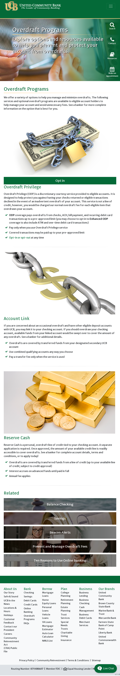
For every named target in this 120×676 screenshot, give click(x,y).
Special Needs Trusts (64, 625)
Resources (112, 58)
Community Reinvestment (51, 660)
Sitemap (96, 660)
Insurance (66, 640)
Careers (8, 634)
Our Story (9, 592)
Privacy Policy (26, 660)
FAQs (26, 623)
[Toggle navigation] (110, 6)
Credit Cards (30, 604)
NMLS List (47, 640)
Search (112, 28)
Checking (29, 592)
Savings (28, 596)
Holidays (8, 615)
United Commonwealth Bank (107, 640)
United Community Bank (105, 596)
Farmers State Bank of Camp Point (106, 625)
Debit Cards (30, 600)
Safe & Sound (11, 596)
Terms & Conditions (78, 660)
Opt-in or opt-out (19, 237)
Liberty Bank (105, 632)
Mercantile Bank (107, 618)
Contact (112, 43)
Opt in (60, 181)
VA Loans (47, 622)
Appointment (112, 74)
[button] (105, 668)
